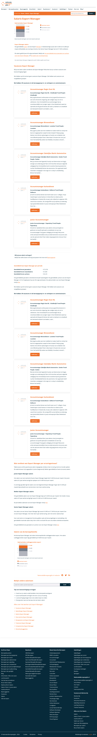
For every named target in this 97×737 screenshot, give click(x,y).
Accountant (53, 660)
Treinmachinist (54, 687)
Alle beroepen (5, 698)
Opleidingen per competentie (82, 662)
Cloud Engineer (54, 719)
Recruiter (52, 671)
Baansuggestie (24, 9)
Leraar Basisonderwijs (56, 708)
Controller (52, 673)
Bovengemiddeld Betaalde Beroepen (35, 664)
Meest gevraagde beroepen (33, 673)
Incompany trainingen (80, 669)
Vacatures (54, 9)
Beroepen (4, 9)
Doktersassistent (54, 676)
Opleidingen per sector (80, 655)
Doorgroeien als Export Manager (25, 620)
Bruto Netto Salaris (6, 682)
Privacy (40, 734)
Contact (76, 687)
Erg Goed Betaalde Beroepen (33, 662)
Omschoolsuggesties (22, 629)
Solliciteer (34, 113)
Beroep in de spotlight (7, 671)
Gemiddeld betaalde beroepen (33, 669)
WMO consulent (54, 655)
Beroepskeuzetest (13, 9)
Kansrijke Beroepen (30, 676)
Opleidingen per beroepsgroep (82, 657)
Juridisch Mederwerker (56, 696)
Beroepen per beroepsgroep (9, 655)
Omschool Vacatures (79, 700)
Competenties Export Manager (25, 626)
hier (19, 282)
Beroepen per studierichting (9, 669)
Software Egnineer (55, 712)
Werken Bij (77, 696)
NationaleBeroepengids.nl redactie (49, 575)
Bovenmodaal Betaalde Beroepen (34, 666)
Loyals (90, 734)
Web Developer (54, 714)
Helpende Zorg (54, 669)
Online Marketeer (54, 703)
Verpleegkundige (54, 698)
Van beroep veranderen (7, 680)
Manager (38, 47)
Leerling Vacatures (79, 705)
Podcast (70, 9)
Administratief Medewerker (57, 662)
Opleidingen (63, 9)
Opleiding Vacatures (79, 703)
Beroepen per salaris (79, 725)
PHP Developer (54, 717)
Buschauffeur (53, 689)
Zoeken (91, 13)
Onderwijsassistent (55, 653)
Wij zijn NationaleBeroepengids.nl (83, 680)
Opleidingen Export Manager (24, 611)
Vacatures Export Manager (23, 608)
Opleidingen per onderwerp (81, 660)
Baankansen (46, 9)
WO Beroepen (29, 655)
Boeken (76, 671)
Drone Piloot (53, 685)
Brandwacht (53, 680)
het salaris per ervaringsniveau (39, 55)
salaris (25, 47)
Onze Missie (77, 682)
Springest (76, 673)
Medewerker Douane (55, 666)
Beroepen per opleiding (7, 662)
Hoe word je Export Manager (24, 617)
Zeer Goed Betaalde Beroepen (33, 660)
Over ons (76, 9)
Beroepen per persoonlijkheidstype (11, 666)
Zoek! (64, 584)
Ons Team (77, 685)
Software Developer (55, 710)
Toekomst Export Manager (23, 623)
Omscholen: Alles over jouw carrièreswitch (9, 677)
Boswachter (53, 678)
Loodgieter (53, 705)
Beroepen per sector (7, 657)
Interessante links (79, 689)
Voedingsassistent (55, 692)
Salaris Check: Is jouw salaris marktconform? (9, 688)
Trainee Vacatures (79, 707)
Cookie (25, 734)
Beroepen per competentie (8, 664)
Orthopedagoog (54, 664)
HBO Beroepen (29, 653)
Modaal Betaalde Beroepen (32, 671)
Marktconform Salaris (7, 685)
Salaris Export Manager (22, 614)
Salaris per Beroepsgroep (81, 723)
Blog (81, 9)
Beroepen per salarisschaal (8, 660)
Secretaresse (53, 701)
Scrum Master (53, 682)
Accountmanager (54, 657)
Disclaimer (33, 734)
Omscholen (32, 9)
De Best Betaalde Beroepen (33, 657)
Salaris (39, 9)
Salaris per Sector (79, 721)
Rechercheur (53, 694)
